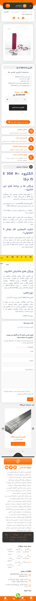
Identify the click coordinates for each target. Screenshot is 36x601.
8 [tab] (9, 451)
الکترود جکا (15, 12)
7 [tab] (11, 451)
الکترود (24, 12)
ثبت (30, 399)
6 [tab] (13, 451)
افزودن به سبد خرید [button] (18, 444)
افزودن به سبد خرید (18, 107)
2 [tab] (21, 451)
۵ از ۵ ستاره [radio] (17, 347)
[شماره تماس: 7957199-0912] (27, 2)
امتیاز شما (30, 347)
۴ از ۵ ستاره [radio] (19, 347)
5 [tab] (15, 451)
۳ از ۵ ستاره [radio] (22, 347)
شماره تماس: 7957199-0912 (16, 2)
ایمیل (31, 361)
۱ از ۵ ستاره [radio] (26, 347)
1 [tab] (23, 451)
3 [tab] (19, 451)
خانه (30, 12)
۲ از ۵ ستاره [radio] (24, 347)
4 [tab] (17, 451)
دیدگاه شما (29, 370)
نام (31, 351)
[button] (30, 5)
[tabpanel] (18, 428)
